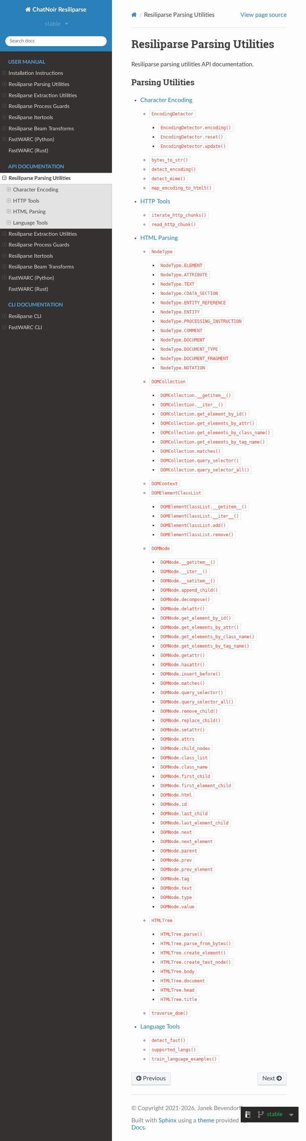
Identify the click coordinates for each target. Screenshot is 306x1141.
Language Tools (30, 223)
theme (206, 1120)
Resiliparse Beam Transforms (41, 128)
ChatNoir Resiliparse (59, 10)
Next (269, 1078)
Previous (153, 1078)
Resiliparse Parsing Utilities (39, 84)
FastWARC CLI (25, 327)
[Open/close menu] (4, 73)
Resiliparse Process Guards (39, 106)
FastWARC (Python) (31, 139)
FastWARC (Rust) (28, 150)
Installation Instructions (36, 73)
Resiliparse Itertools (31, 117)
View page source (263, 15)
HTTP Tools (26, 201)
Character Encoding (35, 190)
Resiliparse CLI (25, 316)
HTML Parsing (29, 211)
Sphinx (168, 1120)
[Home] (134, 15)
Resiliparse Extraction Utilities (43, 95)
